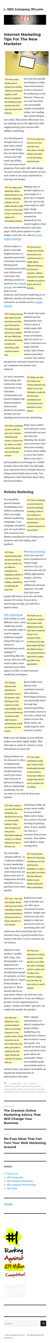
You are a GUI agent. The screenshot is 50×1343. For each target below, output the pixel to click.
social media (17, 1089)
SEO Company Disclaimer (20, 1181)
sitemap (8, 1204)
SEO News (12, 1188)
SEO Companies (15, 1177)
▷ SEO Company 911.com (23, 9)
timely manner (30, 1089)
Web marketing (37, 551)
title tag (40, 1089)
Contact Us (12, 1173)
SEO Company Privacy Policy (21, 1184)
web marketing (21, 1092)
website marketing (37, 1092)
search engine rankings (24, 1086)
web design (9, 1092)
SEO (25, 1083)
